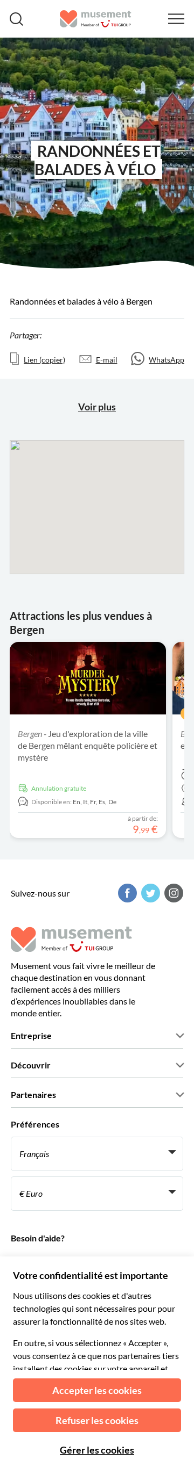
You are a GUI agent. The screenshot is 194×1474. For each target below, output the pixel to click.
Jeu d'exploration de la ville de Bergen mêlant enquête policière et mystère (87, 745)
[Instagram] (172, 893)
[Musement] (95, 18)
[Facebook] (126, 893)
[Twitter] (149, 893)
